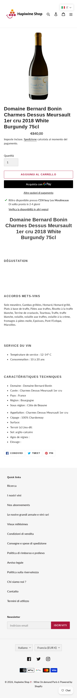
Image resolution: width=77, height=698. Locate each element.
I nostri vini (14, 495)
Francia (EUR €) (47, 647)
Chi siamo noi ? (16, 581)
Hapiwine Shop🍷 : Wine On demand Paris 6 (36, 682)
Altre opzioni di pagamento (38, 192)
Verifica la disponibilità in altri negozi (28, 209)
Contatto (12, 591)
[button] (66, 7)
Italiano (23, 647)
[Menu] (71, 14)
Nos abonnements (18, 505)
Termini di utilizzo (18, 601)
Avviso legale (15, 562)
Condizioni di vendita (20, 533)
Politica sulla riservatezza (23, 572)
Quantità (9, 155)
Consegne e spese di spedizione (26, 543)
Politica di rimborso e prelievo (26, 553)
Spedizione (30, 139)
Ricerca (11, 485)
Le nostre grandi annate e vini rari (28, 514)
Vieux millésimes (17, 524)
